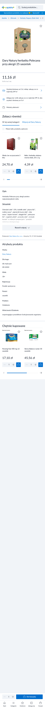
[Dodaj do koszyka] (18, 171)
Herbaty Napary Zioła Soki (29, 18)
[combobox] (29, 7)
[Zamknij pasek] (42, 13)
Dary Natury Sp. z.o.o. (16, 236)
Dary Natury (6, 254)
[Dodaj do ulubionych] (41, 26)
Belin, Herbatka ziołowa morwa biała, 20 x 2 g (32, 157)
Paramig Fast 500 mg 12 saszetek (11, 350)
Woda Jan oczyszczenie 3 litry (11, 157)
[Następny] (41, 179)
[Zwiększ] (13, 696)
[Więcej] (41, 107)
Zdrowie (13, 18)
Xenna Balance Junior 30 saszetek (33, 350)
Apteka (4, 18)
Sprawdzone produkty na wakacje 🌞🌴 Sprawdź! (21, 13)
